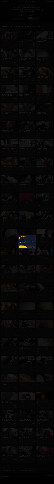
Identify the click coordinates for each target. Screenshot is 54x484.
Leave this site (31, 247)
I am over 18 (22, 247)
